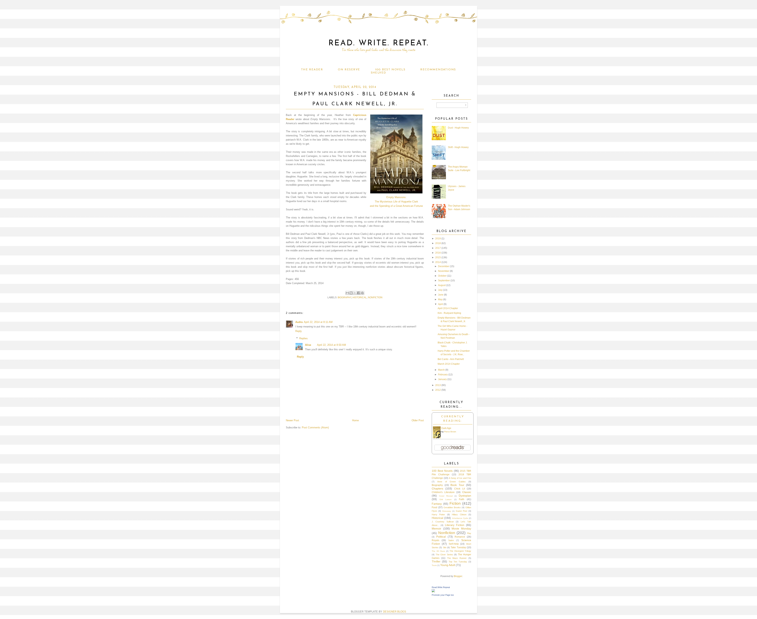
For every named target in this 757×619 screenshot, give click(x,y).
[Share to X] (355, 293)
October (442, 275)
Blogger (458, 576)
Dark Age (446, 428)
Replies (303, 338)
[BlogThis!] (351, 293)
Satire (451, 540)
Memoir (436, 528)
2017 (438, 248)
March (441, 369)
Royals (435, 540)
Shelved (378, 72)
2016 (438, 252)
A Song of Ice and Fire (460, 478)
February (443, 374)
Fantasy (437, 503)
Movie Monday (461, 528)
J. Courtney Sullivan (443, 521)
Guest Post (461, 511)
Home (355, 420)
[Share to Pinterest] (362, 293)
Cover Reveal (446, 496)
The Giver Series (444, 554)
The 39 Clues (438, 551)
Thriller (436, 561)
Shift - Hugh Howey (458, 147)
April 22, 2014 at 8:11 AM (318, 322)
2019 (438, 238)
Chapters (437, 488)
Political (441, 536)
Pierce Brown (450, 432)
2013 (438, 385)
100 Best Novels (390, 69)
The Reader (312, 69)
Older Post (418, 420)
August (442, 285)
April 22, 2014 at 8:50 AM (331, 344)
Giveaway (446, 511)
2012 (438, 390)
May (440, 299)
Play (469, 533)
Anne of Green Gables (451, 481)
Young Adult (447, 565)
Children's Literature (443, 492)
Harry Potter (438, 514)
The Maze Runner (457, 558)
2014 (438, 262)
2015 (438, 257)
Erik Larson (446, 499)
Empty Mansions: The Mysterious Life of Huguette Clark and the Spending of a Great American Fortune (396, 201)
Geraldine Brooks (452, 507)
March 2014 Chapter (449, 364)
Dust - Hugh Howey (458, 127)
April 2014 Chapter (448, 308)
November (443, 271)
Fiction (455, 503)
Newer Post (292, 420)
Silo (444, 547)
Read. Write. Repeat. (378, 43)
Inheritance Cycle (460, 518)
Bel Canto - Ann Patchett (451, 359)
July (440, 290)
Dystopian (465, 495)
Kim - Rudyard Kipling (449, 313)
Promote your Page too (443, 595)
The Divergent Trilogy (460, 551)
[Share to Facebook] (359, 293)
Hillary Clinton (459, 514)
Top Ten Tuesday (458, 561)
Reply (298, 331)
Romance (460, 536)
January (442, 379)
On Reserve (349, 69)
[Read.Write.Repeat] (433, 591)
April (440, 304)
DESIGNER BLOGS (394, 611)
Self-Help (454, 544)
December (443, 266)
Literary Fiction (454, 525)
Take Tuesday (458, 547)
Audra (299, 322)
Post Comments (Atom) (315, 427)
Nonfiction (375, 297)
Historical (359, 297)
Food (434, 507)
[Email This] (347, 293)
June (440, 294)
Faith (461, 499)
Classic (466, 492)
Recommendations (438, 69)
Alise (308, 344)
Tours (434, 565)
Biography (344, 297)
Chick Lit (459, 488)
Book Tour (457, 485)
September (444, 280)
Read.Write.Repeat (441, 587)
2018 (438, 243)
